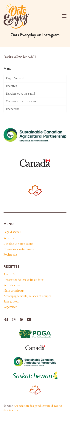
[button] (64, 16)
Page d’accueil (15, 78)
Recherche (12, 109)
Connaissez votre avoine (21, 101)
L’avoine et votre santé (20, 93)
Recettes (11, 86)
